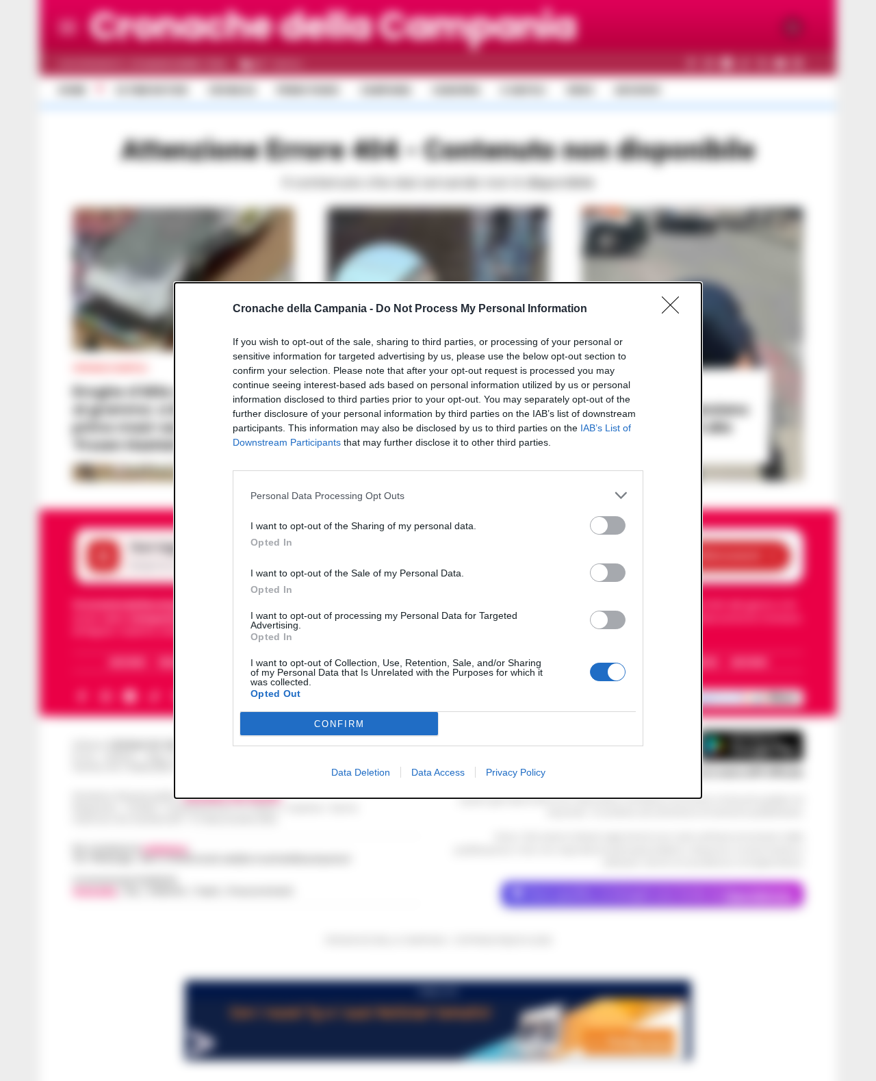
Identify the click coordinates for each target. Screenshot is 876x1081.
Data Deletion (360, 772)
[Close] (675, 309)
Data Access (438, 772)
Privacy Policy (515, 772)
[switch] (608, 525)
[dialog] (438, 540)
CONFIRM (339, 724)
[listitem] (438, 495)
